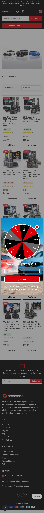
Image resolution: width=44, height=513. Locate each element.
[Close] (40, 220)
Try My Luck (22, 279)
